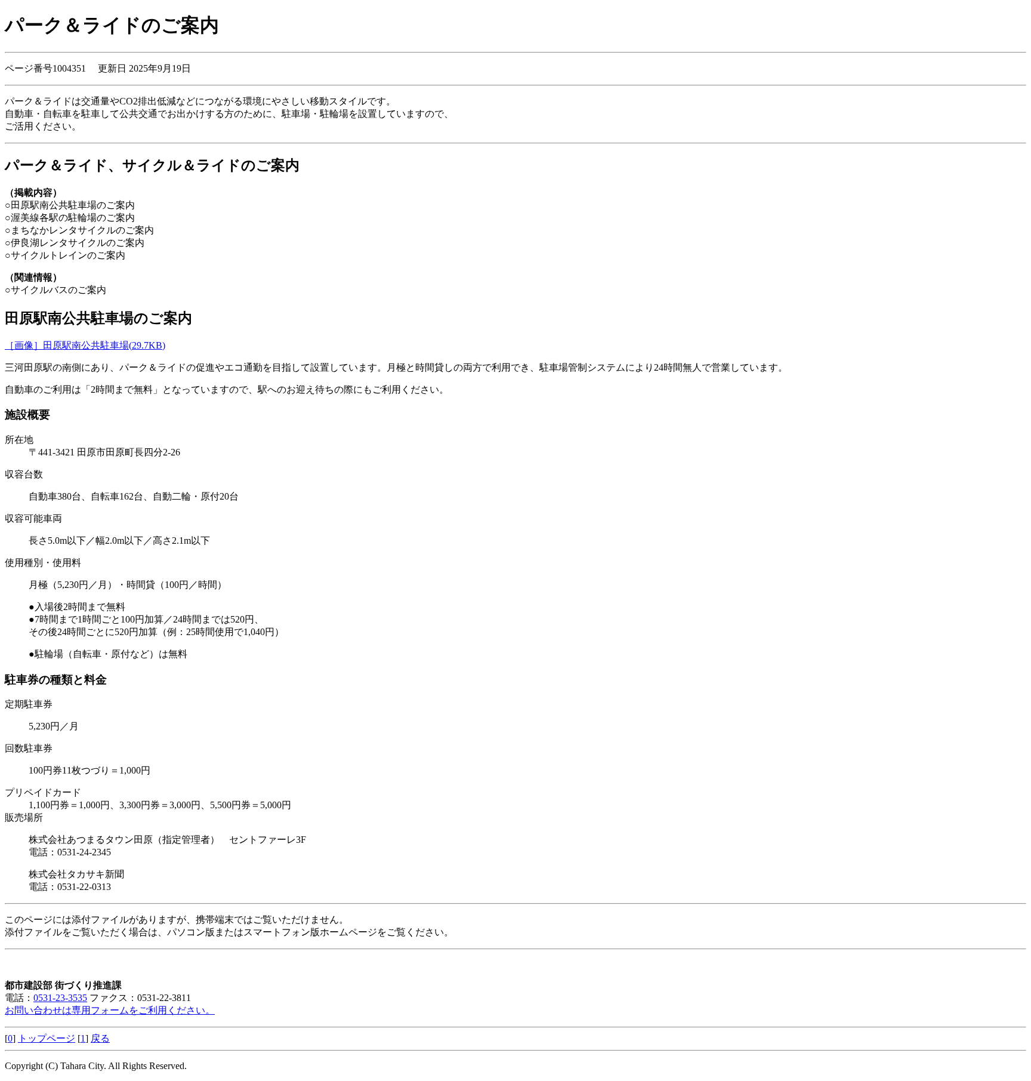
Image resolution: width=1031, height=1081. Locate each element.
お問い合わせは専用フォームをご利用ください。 (110, 1010)
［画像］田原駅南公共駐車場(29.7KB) (85, 345)
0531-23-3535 (60, 998)
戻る (100, 1038)
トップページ (46, 1038)
